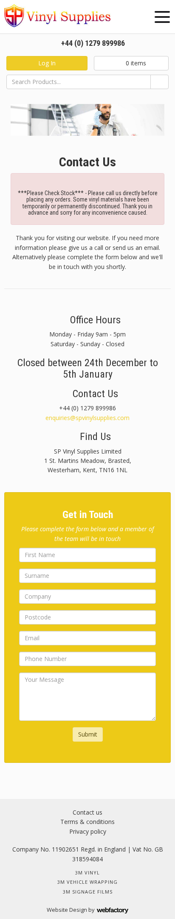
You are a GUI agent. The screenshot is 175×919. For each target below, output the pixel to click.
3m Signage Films (88, 891)
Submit (87, 734)
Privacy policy (87, 831)
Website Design (67, 909)
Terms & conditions (87, 822)
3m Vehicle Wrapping (87, 882)
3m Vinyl (87, 872)
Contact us (87, 812)
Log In (47, 63)
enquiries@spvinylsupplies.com (87, 418)
